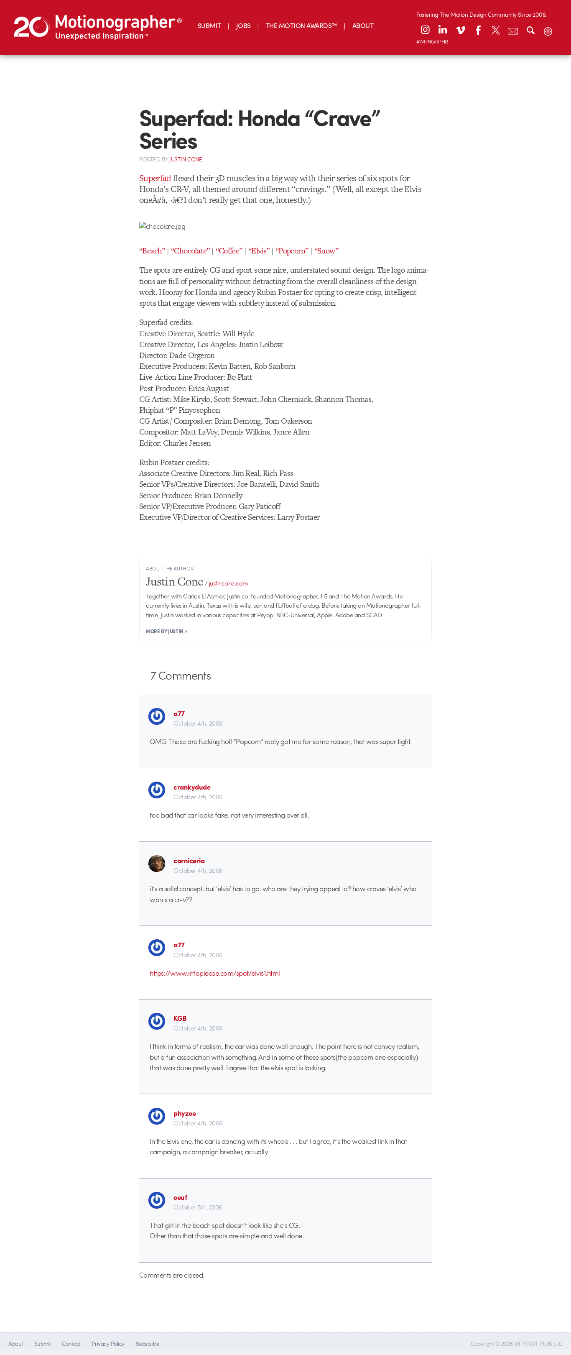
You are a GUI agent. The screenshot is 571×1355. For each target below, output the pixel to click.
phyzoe (184, 1113)
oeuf (180, 1197)
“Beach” (152, 250)
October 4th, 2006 (197, 723)
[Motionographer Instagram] (425, 29)
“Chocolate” (190, 250)
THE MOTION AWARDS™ (301, 25)
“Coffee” (229, 250)
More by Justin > (166, 631)
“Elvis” (259, 250)
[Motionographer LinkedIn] (442, 29)
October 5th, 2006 (197, 1207)
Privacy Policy (108, 1343)
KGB (180, 1018)
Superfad (155, 178)
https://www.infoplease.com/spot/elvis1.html (215, 973)
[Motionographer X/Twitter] (495, 29)
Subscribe (147, 1343)
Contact (71, 1343)
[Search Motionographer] (530, 29)
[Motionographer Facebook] (477, 29)
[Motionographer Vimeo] (460, 29)
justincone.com (228, 583)
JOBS (243, 25)
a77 (179, 713)
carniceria (188, 860)
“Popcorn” (291, 250)
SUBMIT (209, 25)
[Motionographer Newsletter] (512, 29)
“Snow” (326, 250)
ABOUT (362, 25)
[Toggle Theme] (548, 29)
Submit (42, 1343)
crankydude (191, 787)
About (15, 1343)
